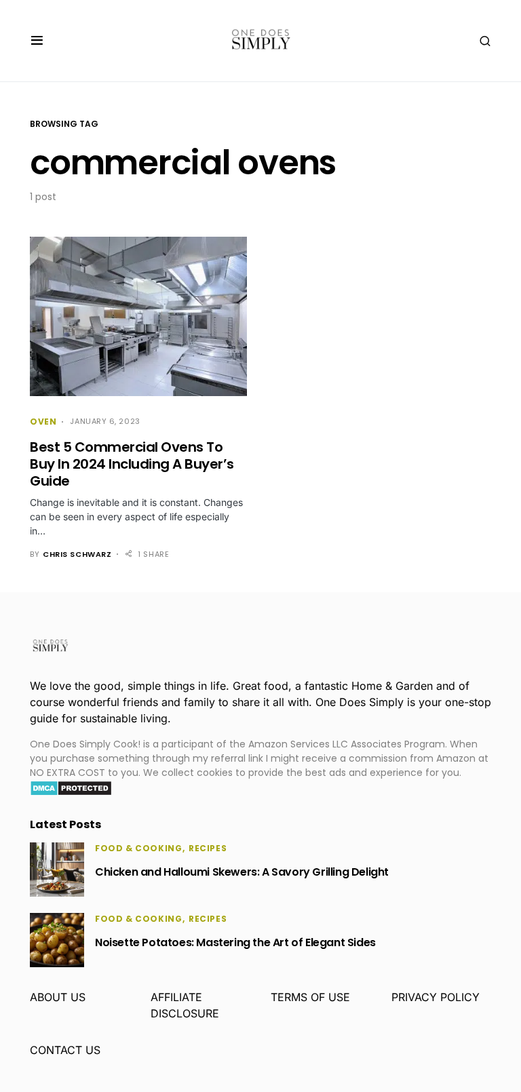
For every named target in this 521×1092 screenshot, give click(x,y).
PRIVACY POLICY (435, 997)
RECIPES (208, 848)
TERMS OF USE (310, 997)
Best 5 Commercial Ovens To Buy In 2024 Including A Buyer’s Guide (132, 463)
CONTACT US (65, 1050)
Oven (43, 421)
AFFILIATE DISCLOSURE (185, 1005)
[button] (37, 41)
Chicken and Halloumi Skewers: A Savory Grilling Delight (242, 872)
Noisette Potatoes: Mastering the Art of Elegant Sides (235, 942)
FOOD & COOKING (138, 848)
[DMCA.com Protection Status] (71, 787)
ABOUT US (57, 997)
